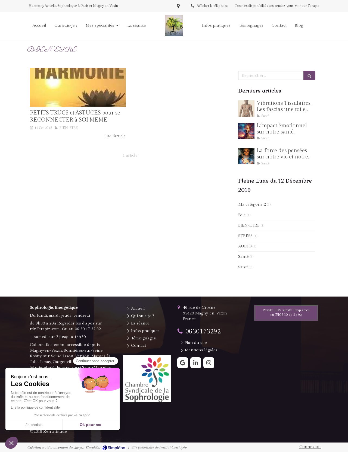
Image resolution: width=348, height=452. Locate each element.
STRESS (245, 236)
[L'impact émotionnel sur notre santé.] (246, 131)
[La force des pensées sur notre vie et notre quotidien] (246, 156)
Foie (242, 215)
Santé (243, 256)
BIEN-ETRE (249, 225)
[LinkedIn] (195, 362)
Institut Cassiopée (173, 447)
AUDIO (244, 246)
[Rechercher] (309, 75)
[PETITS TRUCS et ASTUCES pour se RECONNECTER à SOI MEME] (78, 87)
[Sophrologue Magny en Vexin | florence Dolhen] (174, 25)
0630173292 (203, 331)
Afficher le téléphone (212, 6)
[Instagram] (208, 362)
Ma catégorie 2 (252, 204)
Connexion (310, 446)
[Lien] (147, 378)
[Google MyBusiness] (182, 362)
